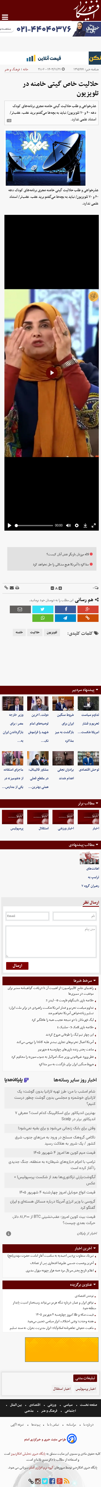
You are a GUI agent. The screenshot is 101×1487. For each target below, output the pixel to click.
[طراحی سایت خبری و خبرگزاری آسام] (72, 1439)
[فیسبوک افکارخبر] (52, 1481)
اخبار (95, 828)
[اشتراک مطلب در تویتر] (42, 609)
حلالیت (34, 632)
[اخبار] (88, 817)
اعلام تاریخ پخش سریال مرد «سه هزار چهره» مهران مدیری (60, 1270)
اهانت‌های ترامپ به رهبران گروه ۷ (90, 877)
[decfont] (52, 588)
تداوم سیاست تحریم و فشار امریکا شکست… (88, 723)
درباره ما (88, 1425)
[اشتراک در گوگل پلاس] (88, 609)
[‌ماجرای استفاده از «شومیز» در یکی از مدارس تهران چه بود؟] (12, 758)
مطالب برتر (86, 803)
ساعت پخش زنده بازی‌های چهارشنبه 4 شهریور (66, 1049)
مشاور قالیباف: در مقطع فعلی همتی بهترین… (38, 778)
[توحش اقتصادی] (88, 758)
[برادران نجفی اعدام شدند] (63, 758)
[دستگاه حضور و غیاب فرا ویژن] (62, 1361)
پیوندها (35, 1425)
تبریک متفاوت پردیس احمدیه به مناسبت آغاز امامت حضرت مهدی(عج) (51, 1256)
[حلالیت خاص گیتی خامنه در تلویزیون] (65, 618)
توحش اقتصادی (89, 770)
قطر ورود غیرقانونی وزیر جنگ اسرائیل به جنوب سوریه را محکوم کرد (52, 1057)
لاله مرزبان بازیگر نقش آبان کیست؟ (68, 554)
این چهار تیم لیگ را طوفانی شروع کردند (70, 1035)
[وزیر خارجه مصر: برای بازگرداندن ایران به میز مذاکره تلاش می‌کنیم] (12, 703)
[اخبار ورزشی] (63, 817)
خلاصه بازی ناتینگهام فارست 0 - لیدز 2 (70, 1000)
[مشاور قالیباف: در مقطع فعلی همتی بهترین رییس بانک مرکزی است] (38, 758)
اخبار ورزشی (66, 828)
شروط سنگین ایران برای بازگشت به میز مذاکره (66, 1064)
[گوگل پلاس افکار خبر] (60, 1481)
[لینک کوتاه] (6, 588)
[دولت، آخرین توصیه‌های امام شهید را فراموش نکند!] (38, 703)
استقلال (44, 828)
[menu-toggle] (5, 17)
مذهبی (29, 1411)
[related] (9, 121)
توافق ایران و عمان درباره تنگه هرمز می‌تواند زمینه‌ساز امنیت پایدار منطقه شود (54, 1305)
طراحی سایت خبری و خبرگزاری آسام (45, 1439)
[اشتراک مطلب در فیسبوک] (65, 609)
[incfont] (60, 588)
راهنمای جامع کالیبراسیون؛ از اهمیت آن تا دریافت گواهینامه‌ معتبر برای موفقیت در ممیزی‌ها (51, 991)
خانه (25, 69)
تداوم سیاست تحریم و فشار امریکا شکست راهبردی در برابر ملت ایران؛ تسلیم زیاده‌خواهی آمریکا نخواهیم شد (51, 1010)
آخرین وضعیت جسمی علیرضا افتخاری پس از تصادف (62, 1263)
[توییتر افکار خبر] (45, 1481)
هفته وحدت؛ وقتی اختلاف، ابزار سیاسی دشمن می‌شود (60, 1321)
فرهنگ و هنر (12, 69)
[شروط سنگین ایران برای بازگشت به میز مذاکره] (63, 703)
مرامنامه (71, 1425)
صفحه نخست (88, 1405)
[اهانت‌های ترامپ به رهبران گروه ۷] (89, 857)
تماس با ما (53, 1425)
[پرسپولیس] (12, 817)
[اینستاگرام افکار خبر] (37, 1481)
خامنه (19, 632)
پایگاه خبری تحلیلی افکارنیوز (28, 1454)
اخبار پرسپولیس (86, 1389)
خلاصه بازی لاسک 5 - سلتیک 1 (75, 1027)
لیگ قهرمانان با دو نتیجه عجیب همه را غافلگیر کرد (63, 1020)
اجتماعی (70, 1411)
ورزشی (52, 1405)
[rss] (66, 1481)
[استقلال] (38, 817)
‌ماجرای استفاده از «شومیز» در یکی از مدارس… (12, 778)
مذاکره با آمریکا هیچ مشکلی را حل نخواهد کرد (61, 564)
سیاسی (68, 1405)
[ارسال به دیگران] (11, 588)
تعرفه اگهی (18, 1425)
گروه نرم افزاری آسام (40, 1467)
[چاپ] (17, 588)
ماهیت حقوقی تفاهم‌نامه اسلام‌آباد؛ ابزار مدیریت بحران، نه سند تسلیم (52, 1328)
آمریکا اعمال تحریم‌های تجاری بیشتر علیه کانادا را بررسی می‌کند (55, 1042)
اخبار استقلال (61, 1389)
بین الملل (16, 1405)
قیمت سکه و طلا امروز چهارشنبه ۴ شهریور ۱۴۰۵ (65, 1315)
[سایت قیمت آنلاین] (50, 58)
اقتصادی (34, 1405)
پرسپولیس (17, 828)
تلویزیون (52, 632)
